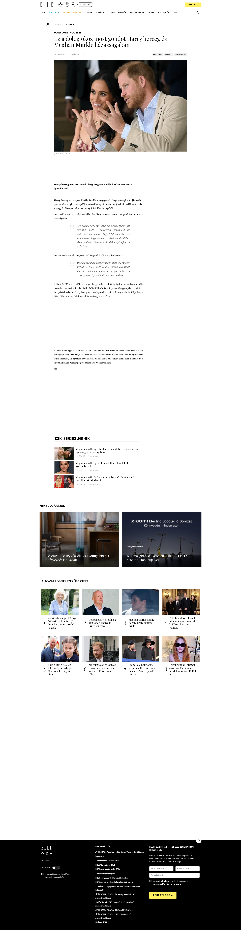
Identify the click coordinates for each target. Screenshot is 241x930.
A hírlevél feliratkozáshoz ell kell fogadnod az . (171, 882)
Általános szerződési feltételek (107, 861)
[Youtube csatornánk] (73, 4)
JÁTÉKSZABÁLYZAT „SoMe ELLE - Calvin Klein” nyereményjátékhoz (114, 904)
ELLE (84, 54)
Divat (42, 13)
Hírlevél (87, 4)
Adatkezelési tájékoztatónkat (167, 884)
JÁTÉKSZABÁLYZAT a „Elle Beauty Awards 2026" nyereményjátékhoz (115, 896)
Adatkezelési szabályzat (105, 874)
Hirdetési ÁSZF (101, 922)
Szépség (88, 13)
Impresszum (99, 856)
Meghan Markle (180, 54)
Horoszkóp (163, 13)
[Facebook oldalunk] (60, 4)
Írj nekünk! (45, 861)
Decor (151, 13)
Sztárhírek (70, 24)
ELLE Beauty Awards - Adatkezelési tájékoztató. (114, 882)
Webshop (193, 5)
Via (55, 368)
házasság (168, 54)
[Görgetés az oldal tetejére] (198, 840)
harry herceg (157, 54)
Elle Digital (54, 13)
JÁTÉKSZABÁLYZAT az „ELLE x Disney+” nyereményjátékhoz (119, 852)
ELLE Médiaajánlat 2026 (105, 865)
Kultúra (100, 13)
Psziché (111, 13)
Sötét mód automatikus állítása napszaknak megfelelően (57, 875)
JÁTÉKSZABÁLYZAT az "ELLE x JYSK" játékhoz (114, 910)
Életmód (122, 13)
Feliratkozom (163, 895)
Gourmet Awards (72, 13)
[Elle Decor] (46, 4)
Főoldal (58, 24)
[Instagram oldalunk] (67, 4)
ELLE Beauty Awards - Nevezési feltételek (111, 878)
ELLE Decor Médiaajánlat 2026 (107, 869)
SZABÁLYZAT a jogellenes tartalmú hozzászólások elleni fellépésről (117, 888)
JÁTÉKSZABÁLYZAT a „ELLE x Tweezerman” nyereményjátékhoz (113, 916)
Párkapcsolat (137, 13)
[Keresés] (197, 12)
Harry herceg (81, 292)
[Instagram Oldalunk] (47, 853)
